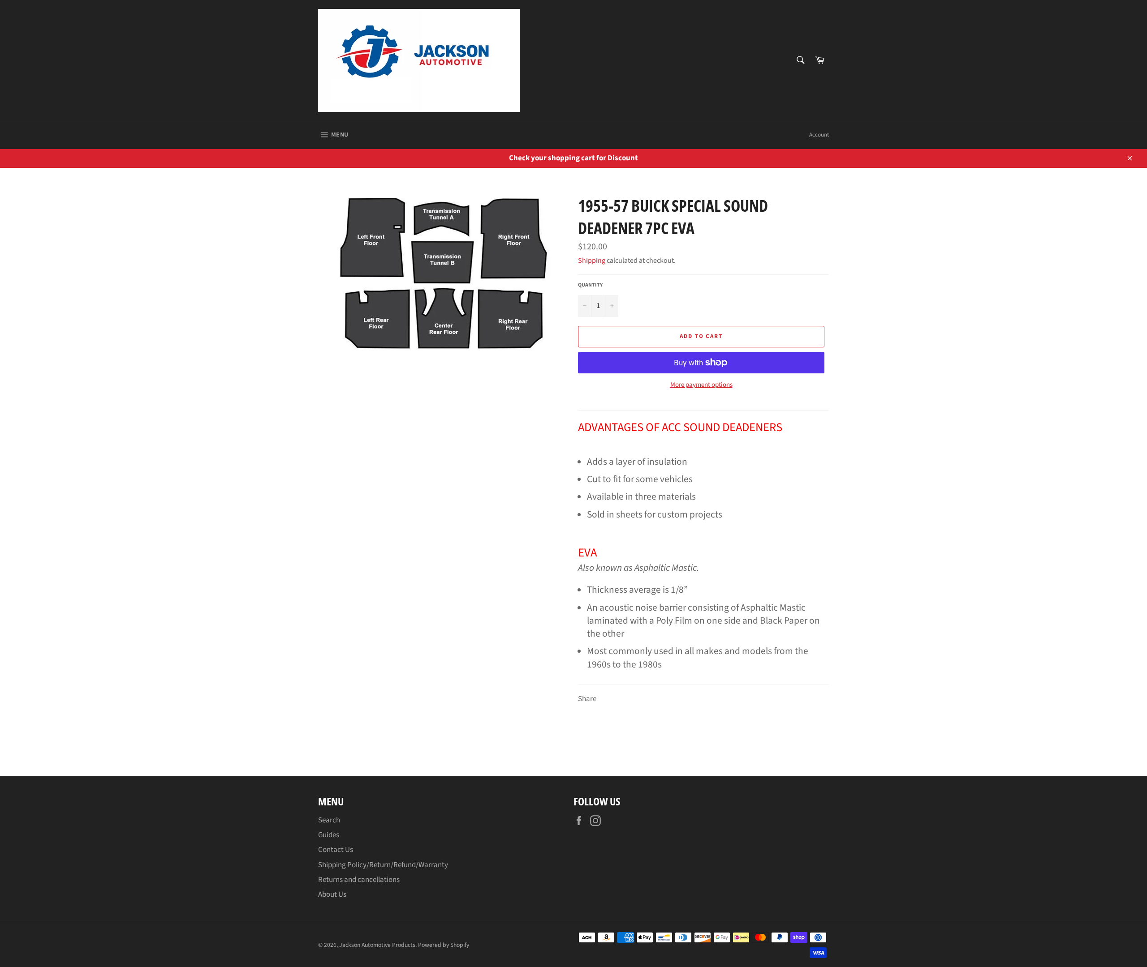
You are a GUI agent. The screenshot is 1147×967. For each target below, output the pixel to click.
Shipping (591, 260)
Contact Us (335, 849)
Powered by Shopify (443, 945)
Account (819, 135)
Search (329, 820)
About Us (332, 894)
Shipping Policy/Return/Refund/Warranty (383, 865)
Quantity (590, 285)
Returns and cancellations (359, 879)
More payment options (701, 385)
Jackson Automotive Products (377, 945)
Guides (328, 835)
